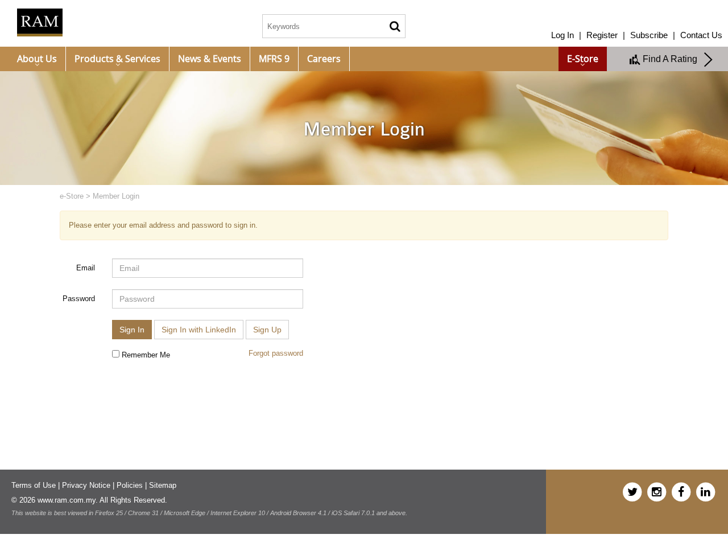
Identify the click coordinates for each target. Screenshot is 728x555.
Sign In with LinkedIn (199, 329)
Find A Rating (672, 59)
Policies (130, 485)
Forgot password (276, 353)
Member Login (116, 196)
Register (602, 35)
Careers (324, 58)
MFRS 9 (274, 58)
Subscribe (649, 35)
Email (85, 268)
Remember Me (144, 355)
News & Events (209, 58)
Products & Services (117, 58)
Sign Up (267, 329)
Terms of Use (33, 485)
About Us (37, 58)
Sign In (131, 329)
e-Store (582, 58)
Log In (562, 35)
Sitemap (162, 485)
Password (79, 298)
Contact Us (701, 35)
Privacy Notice (86, 485)
